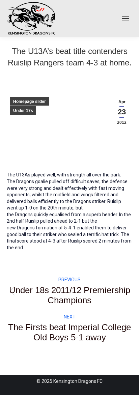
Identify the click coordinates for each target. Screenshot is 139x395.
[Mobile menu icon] (125, 18)
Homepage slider (29, 101)
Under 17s (23, 110)
